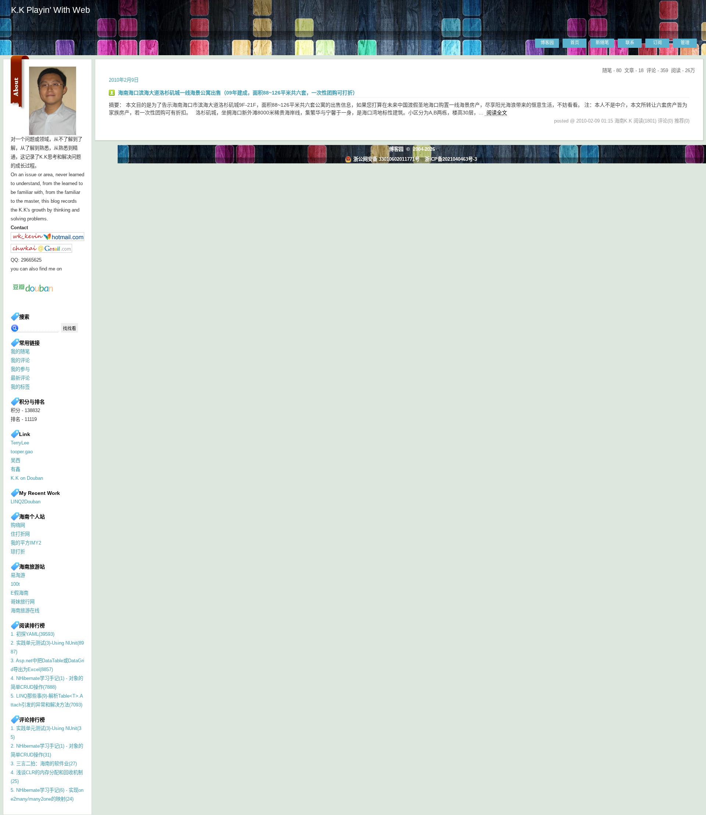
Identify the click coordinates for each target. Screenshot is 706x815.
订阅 (657, 42)
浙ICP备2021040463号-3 (451, 159)
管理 (685, 42)
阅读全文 (496, 113)
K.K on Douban (27, 478)
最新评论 (20, 378)
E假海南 (19, 593)
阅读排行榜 (32, 625)
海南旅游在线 (25, 610)
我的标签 (20, 387)
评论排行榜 (32, 720)
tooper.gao (22, 451)
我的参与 (20, 369)
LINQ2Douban (25, 501)
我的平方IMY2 (26, 543)
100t (15, 584)
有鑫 (15, 469)
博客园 (547, 42)
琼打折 (18, 551)
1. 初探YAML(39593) (32, 634)
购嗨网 (18, 525)
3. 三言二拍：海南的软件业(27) (44, 763)
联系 (629, 42)
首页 (574, 42)
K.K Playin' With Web (50, 10)
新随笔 (602, 42)
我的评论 (20, 360)
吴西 (15, 460)
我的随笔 (20, 351)
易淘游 (18, 575)
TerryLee (20, 443)
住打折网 (20, 534)
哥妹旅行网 (23, 602)
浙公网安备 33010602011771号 (386, 159)
